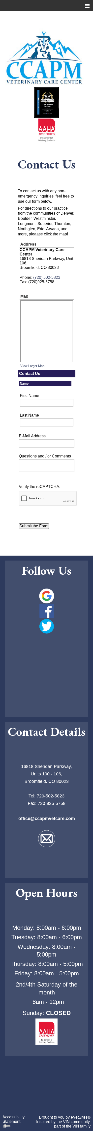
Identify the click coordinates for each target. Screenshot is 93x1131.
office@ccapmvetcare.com (46, 818)
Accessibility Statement (13, 1119)
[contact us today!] (46, 838)
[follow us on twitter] (46, 626)
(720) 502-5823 (46, 277)
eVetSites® (81, 1117)
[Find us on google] (46, 596)
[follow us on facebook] (46, 610)
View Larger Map (32, 366)
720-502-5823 (50, 795)
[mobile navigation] (85, 6)
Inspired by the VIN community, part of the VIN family (63, 1124)
